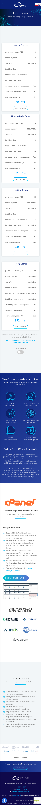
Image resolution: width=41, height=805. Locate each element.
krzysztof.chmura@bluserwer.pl (21, 792)
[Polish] (36, 5)
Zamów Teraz (20, 108)
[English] (39, 5)
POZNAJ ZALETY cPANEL (16, 578)
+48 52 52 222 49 (22, 789)
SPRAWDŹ (20, 768)
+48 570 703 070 (21, 787)
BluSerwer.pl (17, 795)
